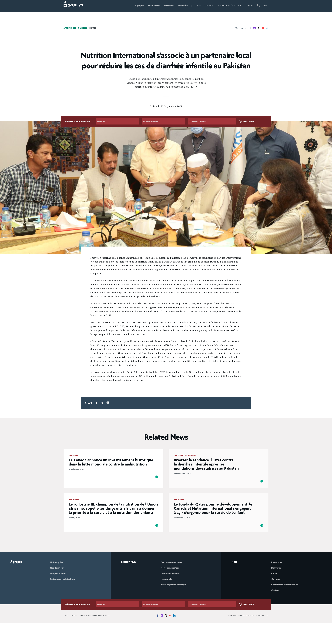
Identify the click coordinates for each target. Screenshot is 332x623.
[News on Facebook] (250, 28)
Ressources (169, 5)
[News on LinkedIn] (266, 28)
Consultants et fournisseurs (229, 5)
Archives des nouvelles (75, 28)
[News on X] (258, 28)
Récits (198, 5)
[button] (258, 6)
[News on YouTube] (262, 28)
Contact (250, 5)
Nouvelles (183, 5)
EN (265, 5)
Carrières (209, 5)
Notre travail (154, 5)
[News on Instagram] (254, 28)
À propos (139, 5)
